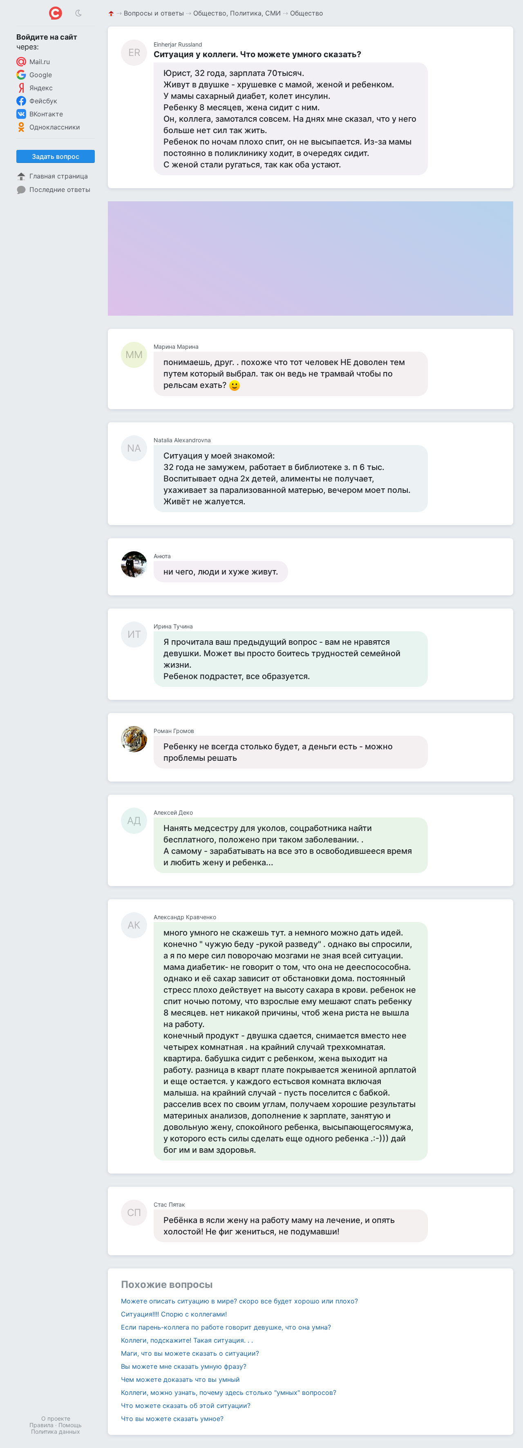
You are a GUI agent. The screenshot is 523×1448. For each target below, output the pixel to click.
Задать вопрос (55, 156)
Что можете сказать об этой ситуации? (185, 1405)
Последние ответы (59, 189)
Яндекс (41, 88)
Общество (306, 13)
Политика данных (55, 1431)
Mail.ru (39, 62)
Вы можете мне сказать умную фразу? (183, 1366)
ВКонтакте (46, 114)
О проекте (55, 1418)
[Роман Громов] (137, 739)
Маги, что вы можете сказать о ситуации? (190, 1353)
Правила (41, 1424)
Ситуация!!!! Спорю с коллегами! (174, 1314)
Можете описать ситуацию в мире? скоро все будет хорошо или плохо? (239, 1301)
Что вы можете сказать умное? (172, 1419)
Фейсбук (43, 101)
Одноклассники (54, 127)
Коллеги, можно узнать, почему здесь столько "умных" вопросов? (228, 1392)
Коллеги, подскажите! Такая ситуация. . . (187, 1340)
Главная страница (58, 176)
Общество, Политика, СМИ (237, 13)
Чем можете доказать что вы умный (180, 1379)
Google (40, 75)
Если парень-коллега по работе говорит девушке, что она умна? (226, 1327)
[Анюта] (137, 564)
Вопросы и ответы (154, 13)
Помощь (70, 1424)
